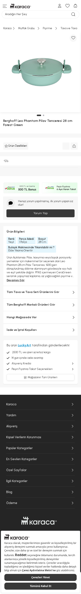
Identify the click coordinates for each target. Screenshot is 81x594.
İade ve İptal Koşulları (22, 330)
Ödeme (11, 503)
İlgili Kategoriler (16, 481)
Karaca (11, 404)
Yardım (11, 415)
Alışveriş (11, 426)
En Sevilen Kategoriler (21, 459)
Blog (9, 492)
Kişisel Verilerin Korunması (23, 437)
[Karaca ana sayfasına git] (39, 521)
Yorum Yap (40, 213)
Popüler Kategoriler (19, 448)
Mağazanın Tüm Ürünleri (42, 377)
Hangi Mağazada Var (22, 317)
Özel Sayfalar (16, 470)
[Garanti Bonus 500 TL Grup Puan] (21, 187)
